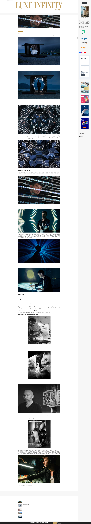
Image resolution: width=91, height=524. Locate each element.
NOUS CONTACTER (81, 136)
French (9, 0)
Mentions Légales (48, 523)
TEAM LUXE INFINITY (81, 133)
